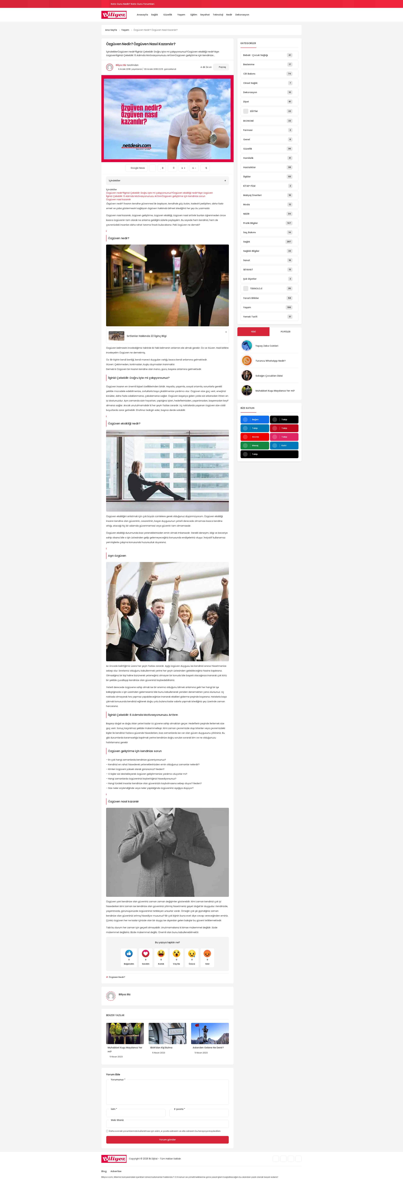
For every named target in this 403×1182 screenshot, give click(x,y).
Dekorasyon (242, 14)
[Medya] (276, 1159)
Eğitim (193, 14)
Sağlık (154, 14)
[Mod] (300, 14)
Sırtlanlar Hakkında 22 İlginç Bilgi (147, 336)
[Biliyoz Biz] (114, 15)
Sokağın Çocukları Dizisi (269, 375)
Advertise (116, 1171)
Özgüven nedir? (114, 192)
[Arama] (291, 14)
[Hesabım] (296, 14)
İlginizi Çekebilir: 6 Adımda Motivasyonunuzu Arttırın (134, 196)
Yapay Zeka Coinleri (266, 345)
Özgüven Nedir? (116, 977)
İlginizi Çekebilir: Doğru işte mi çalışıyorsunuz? (148, 192)
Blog (104, 1171)
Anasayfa (142, 14)
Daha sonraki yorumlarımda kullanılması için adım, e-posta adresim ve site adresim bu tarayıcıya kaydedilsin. (165, 1131)
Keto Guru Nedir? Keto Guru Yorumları (132, 4)
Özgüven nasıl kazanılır (118, 199)
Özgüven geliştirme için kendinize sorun (183, 196)
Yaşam (181, 14)
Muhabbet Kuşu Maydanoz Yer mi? (275, 390)
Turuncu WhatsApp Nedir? (270, 360)
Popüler (285, 331)
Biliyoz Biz (121, 65)
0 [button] (172, 167)
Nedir (229, 14)
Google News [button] (136, 167)
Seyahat (205, 14)
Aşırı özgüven (206, 192)
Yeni (253, 331)
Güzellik (167, 14)
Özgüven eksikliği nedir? (186, 192)
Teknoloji (218, 14)
